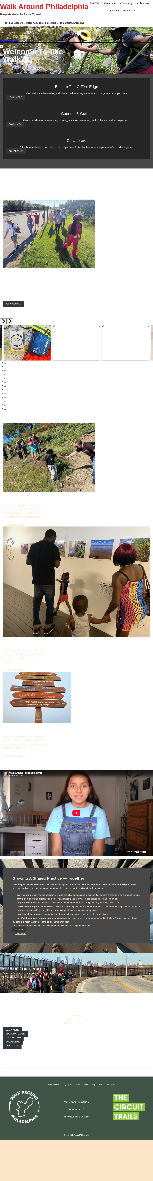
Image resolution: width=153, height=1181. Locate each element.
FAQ (101, 1084)
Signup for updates (71, 1084)
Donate (110, 1084)
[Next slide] (10, 321)
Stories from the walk (15, 669)
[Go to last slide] (3, 321)
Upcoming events (51, 1084)
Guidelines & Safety (14, 524)
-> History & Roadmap (13, 755)
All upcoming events (9, 40)
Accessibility (89, 1084)
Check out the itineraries (19, 27)
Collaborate (20, 933)
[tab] (5, 370)
